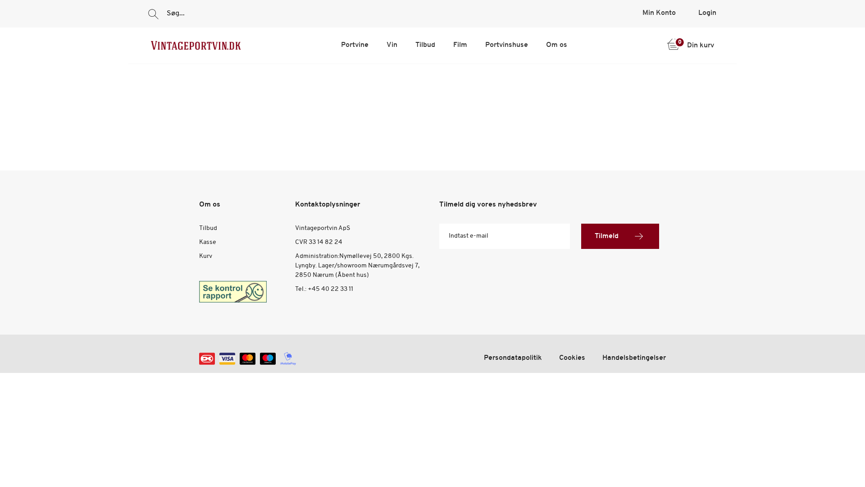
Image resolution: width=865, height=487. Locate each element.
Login (707, 13)
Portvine (355, 45)
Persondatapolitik (513, 358)
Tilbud (425, 45)
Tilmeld (607, 236)
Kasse (207, 242)
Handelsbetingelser (634, 358)
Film (460, 45)
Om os (556, 45)
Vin (392, 45)
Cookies (572, 358)
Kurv (205, 256)
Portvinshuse (506, 45)
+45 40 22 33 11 (330, 289)
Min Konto (659, 13)
